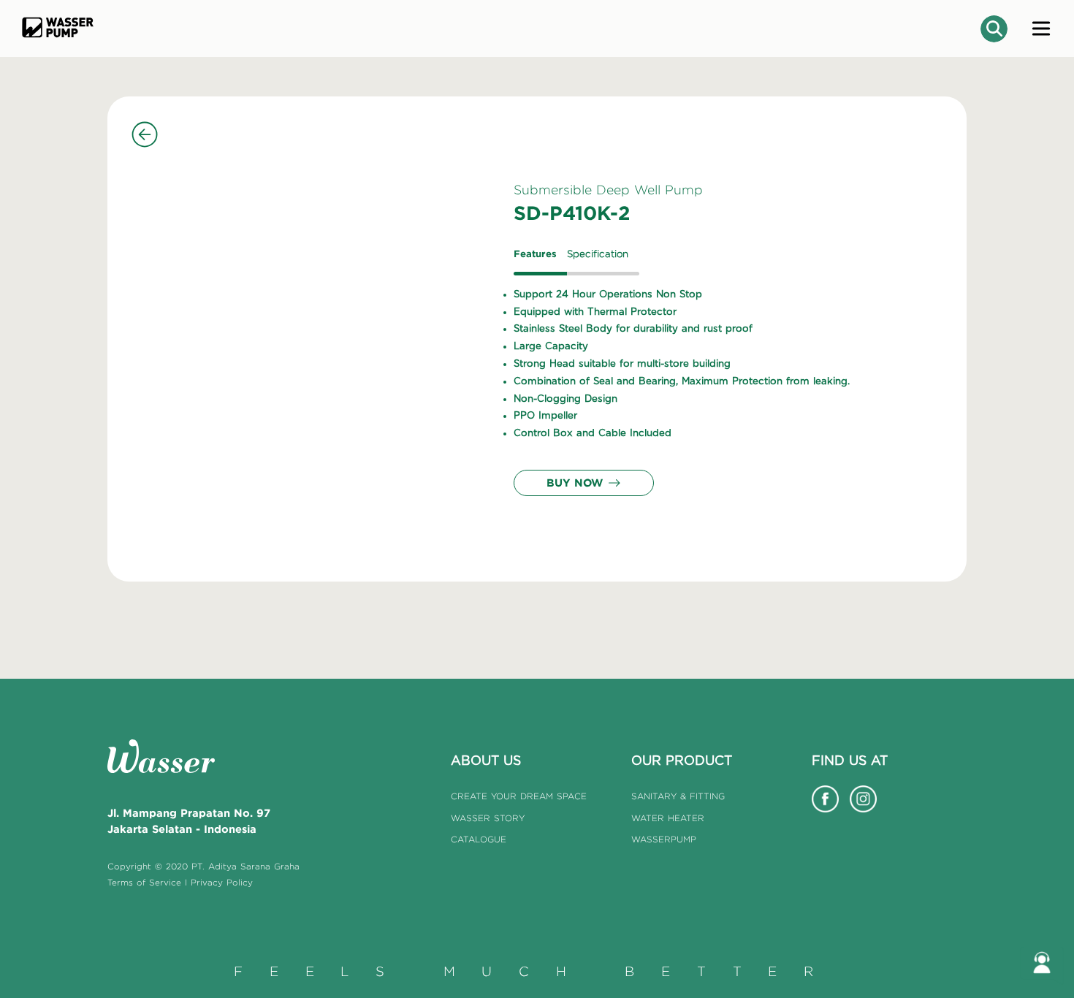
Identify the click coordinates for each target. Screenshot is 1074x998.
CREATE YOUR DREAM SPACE (519, 796)
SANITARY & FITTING (678, 796)
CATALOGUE (478, 839)
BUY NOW (574, 482)
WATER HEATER (667, 818)
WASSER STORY (488, 818)
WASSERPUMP (663, 839)
